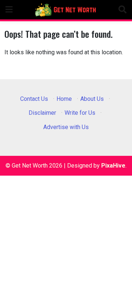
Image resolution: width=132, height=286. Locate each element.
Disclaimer (42, 112)
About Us (92, 98)
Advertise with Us (66, 127)
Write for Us (80, 112)
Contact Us (34, 98)
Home (64, 98)
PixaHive (113, 165)
